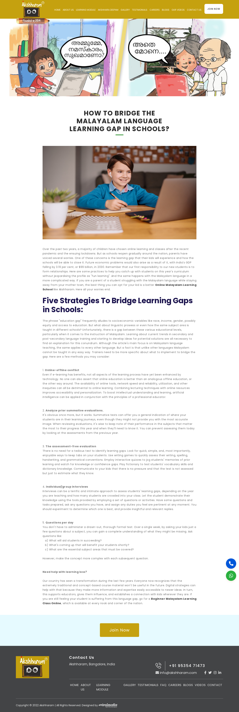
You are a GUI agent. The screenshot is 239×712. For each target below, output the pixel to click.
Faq (163, 685)
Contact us (194, 9)
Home (57, 9)
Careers (174, 685)
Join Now (213, 8)
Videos (200, 685)
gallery (125, 9)
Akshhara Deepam (108, 9)
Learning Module (86, 9)
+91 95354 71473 (187, 665)
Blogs (165, 9)
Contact (214, 685)
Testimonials (139, 9)
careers (155, 9)
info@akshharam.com (178, 673)
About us (68, 9)
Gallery (129, 685)
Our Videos (178, 9)
